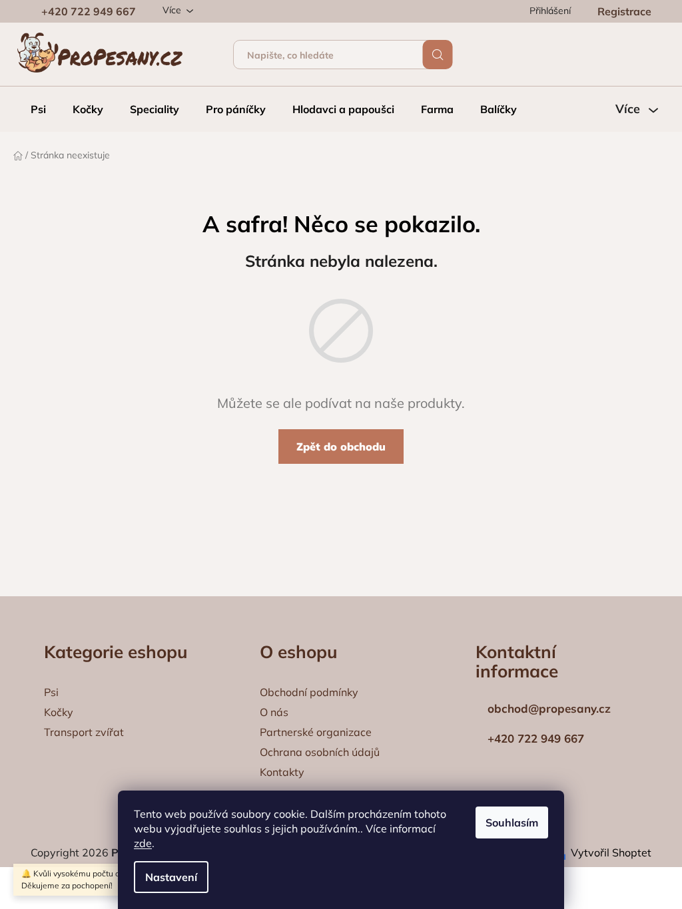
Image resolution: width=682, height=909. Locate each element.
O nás (274, 712)
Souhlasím (512, 822)
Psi (51, 692)
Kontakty (282, 772)
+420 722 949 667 (88, 11)
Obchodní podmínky (309, 692)
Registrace (624, 11)
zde (143, 843)
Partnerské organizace (316, 732)
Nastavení (171, 877)
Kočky (58, 712)
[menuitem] (38, 109)
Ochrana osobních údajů (320, 752)
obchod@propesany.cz (547, 708)
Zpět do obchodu (341, 446)
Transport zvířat (84, 732)
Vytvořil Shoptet (611, 852)
